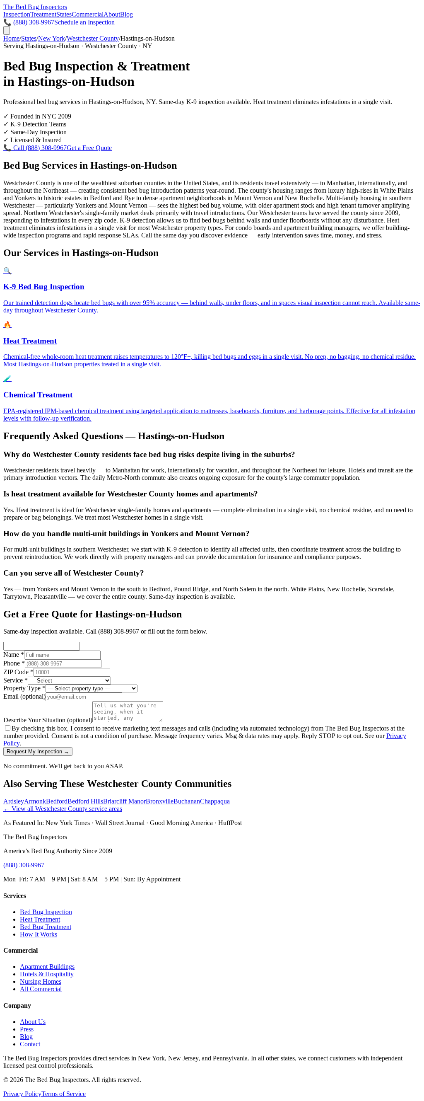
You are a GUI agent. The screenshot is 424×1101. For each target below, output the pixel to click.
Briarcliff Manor (124, 801)
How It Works (38, 934)
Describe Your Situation (47, 720)
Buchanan (186, 801)
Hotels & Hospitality (47, 974)
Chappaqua (215, 801)
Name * (13, 654)
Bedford (56, 801)
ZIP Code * (18, 671)
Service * (15, 680)
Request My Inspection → (38, 751)
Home (11, 38)
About (112, 14)
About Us (33, 1021)
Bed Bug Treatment (45, 926)
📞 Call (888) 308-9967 (35, 147)
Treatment (43, 14)
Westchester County (93, 38)
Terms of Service (63, 1093)
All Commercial (41, 988)
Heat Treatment (40, 919)
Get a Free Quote (89, 147)
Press (27, 1029)
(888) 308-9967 (23, 865)
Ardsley (13, 801)
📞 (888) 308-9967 (28, 22)
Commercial (88, 14)
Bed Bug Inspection (46, 911)
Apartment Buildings (47, 966)
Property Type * (24, 688)
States (64, 14)
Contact (30, 1044)
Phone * (14, 663)
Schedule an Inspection (84, 22)
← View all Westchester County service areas (62, 808)
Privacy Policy (22, 1093)
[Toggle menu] (6, 30)
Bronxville (159, 801)
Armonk (35, 801)
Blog (126, 14)
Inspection (16, 14)
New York (51, 38)
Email (24, 696)
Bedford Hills (85, 801)
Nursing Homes (40, 981)
